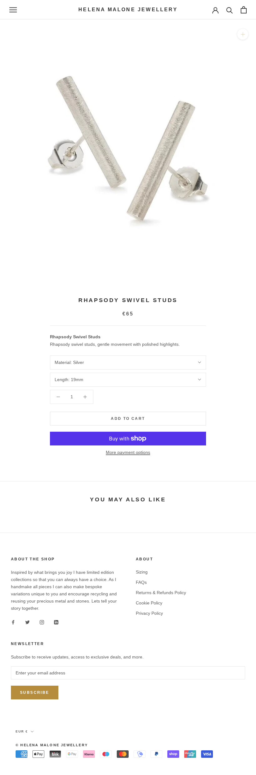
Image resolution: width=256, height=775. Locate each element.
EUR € (22, 731)
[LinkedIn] (56, 621)
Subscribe (34, 692)
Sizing (142, 571)
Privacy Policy (149, 613)
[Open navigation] (13, 9)
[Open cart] (244, 9)
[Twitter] (27, 621)
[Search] (229, 10)
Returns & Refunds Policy (161, 592)
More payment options (128, 452)
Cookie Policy (149, 602)
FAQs (141, 582)
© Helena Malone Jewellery (52, 745)
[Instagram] (42, 621)
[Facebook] (13, 621)
